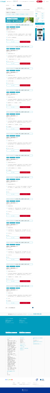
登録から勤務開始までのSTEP (11, 371)
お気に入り (28, 1)
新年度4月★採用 (13, 363)
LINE (10, 379)
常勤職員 (9, 354)
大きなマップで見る (7, 331)
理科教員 (14, 342)
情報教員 (11, 343)
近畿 (11, 340)
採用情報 (7, 1)
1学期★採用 (9, 363)
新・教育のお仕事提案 (24, 1)
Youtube (11, 379)
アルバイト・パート (12, 48)
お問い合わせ (33, 1)
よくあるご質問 (30, 1)
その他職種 (12, 347)
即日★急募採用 (22, 14)
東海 (9, 340)
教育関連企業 (9, 356)
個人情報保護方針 (14, 384)
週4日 (10, 362)
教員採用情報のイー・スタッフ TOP (8, 5)
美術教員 (15, 345)
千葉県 (7, 48)
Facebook (6, 379)
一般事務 (12, 350)
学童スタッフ (9, 347)
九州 (12, 340)
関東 (8, 340)
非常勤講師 (17, 14)
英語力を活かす (9, 360)
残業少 (8, 368)
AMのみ (8, 361)
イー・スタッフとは (20, 1)
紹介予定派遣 (9, 365)
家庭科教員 (14, 343)
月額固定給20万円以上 (10, 359)
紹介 (12, 364)
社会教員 (11, 342)
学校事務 (9, 343)
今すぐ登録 (40, 1)
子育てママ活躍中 (10, 367)
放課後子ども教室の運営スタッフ (12, 28)
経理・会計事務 (9, 351)
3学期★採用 (14, 362)
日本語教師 (14, 349)
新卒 (14, 365)
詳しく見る (12, 63)
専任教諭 (13, 14)
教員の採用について (22, 339)
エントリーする (25, 63)
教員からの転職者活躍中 (10, 357)
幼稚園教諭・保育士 (10, 349)
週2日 (15, 368)
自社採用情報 (19, 5)
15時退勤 (11, 361)
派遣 (13, 364)
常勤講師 (11, 353)
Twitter (8, 379)
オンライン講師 (13, 348)
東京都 (7, 179)
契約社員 (9, 355)
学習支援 (27, 14)
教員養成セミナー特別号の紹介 (24, 348)
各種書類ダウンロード (22, 342)
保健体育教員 (9, 345)
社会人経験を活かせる (10, 366)
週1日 (13, 368)
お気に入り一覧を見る (40, 26)
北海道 (14, 340)
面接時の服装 (21, 340)
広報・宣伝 (9, 350)
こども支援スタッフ (10, 352)
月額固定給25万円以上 (13, 358)
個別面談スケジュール (23, 345)
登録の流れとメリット (11, 1)
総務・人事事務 (13, 351)
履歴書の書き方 (22, 341)
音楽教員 (12, 345)
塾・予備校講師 (9, 348)
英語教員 (9, 342)
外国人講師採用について (36, 340)
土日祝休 (13, 361)
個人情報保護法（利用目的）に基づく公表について (24, 384)
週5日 (8, 362)
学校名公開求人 (9, 364)
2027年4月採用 (8, 14)
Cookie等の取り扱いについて (36, 384)
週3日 (11, 362)
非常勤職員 (11, 354)
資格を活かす (13, 360)
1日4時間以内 (11, 368)
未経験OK (12, 365)
